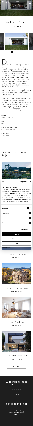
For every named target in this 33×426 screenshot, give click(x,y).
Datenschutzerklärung (16, 411)
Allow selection (16, 238)
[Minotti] (6, 2)
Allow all (16, 234)
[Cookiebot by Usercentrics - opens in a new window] (20, 181)
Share (4, 142)
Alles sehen (18, 52)
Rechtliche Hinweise (16, 412)
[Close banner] (30, 181)
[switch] (29, 213)
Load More (16, 366)
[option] (16, 8)
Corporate (16, 414)
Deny (16, 243)
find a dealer (11, 142)
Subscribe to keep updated (16, 383)
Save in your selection (24, 142)
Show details (24, 229)
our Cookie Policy (11, 193)
